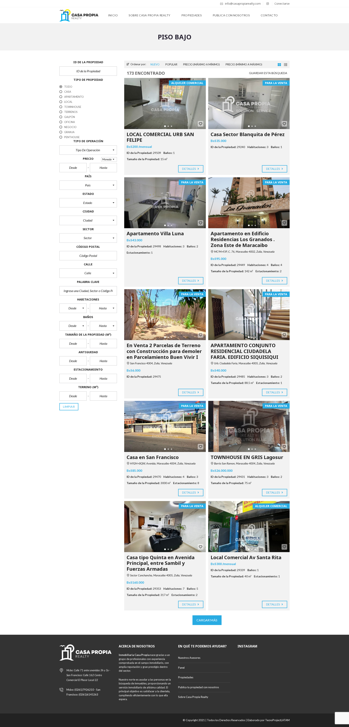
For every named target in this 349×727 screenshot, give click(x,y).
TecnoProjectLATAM (277, 720)
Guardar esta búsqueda (268, 73)
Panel (181, 667)
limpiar (69, 406)
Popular (171, 64)
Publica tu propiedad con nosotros (198, 687)
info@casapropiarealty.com (242, 3)
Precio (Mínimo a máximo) (244, 64)
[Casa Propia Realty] (78, 15)
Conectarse (282, 3)
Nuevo (155, 64)
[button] (88, 150)
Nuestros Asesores (189, 657)
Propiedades (185, 677)
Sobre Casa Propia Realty (193, 697)
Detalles (189, 168)
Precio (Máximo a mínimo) (201, 64)
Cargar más (207, 620)
